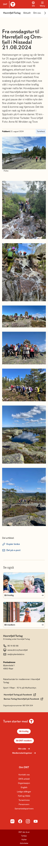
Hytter (24, 839)
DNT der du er (24, 832)
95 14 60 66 (12, 645)
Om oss (37, 12)
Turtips (24, 836)
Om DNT (24, 767)
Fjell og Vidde (24, 796)
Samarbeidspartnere (24, 808)
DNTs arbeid (24, 779)
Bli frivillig (24, 731)
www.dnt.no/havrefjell (17, 650)
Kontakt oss (24, 774)
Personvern (24, 804)
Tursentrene (24, 800)
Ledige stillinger (24, 791)
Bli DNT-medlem (24, 740)
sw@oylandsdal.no (15, 654)
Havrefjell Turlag (12, 12)
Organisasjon (24, 783)
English (24, 787)
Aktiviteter (24, 843)
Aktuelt (27, 12)
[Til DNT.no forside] (8, 4)
